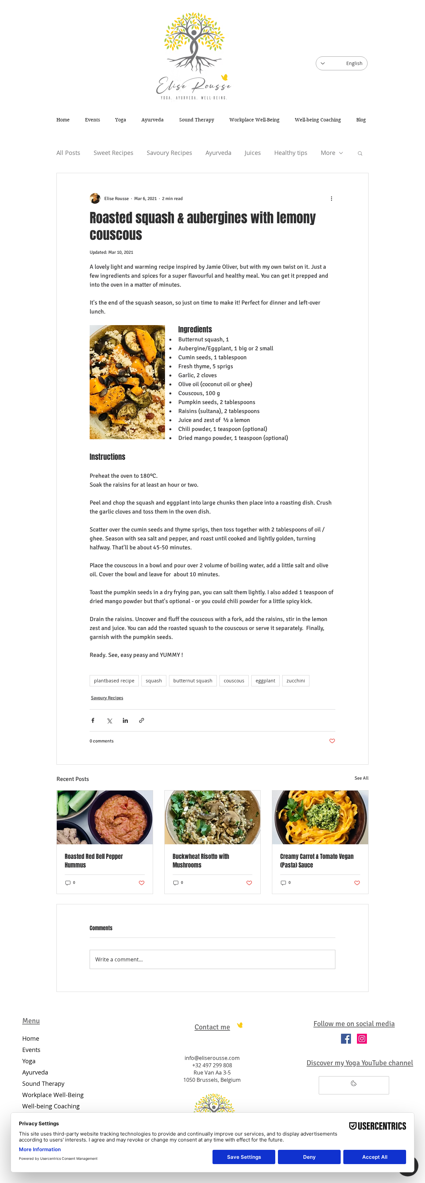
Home (30, 1038)
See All (362, 778)
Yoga (29, 1061)
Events (31, 1050)
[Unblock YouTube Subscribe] (354, 1085)
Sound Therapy (43, 1083)
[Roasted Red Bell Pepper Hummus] (105, 817)
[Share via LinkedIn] (125, 720)
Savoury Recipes (169, 153)
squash (154, 680)
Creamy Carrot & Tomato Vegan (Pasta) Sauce (317, 861)
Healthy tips (290, 153)
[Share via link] (141, 720)
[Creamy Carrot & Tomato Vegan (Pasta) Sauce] (320, 817)
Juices (253, 153)
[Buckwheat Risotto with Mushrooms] (213, 817)
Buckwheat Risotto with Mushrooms (201, 861)
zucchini (296, 680)
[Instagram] (362, 1039)
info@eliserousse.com (212, 1058)
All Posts (68, 153)
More (328, 153)
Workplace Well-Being (51, 1095)
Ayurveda (218, 153)
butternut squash (192, 680)
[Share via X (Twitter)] (109, 720)
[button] (360, 153)
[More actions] (331, 198)
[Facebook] (346, 1039)
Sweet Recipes (113, 153)
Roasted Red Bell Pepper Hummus (94, 861)
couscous (234, 680)
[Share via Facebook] (93, 720)
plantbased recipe (114, 680)
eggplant (265, 680)
